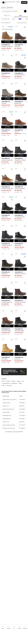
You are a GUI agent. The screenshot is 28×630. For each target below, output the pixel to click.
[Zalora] (14, 7)
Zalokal (8, 381)
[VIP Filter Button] (21, 19)
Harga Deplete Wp (6, 418)
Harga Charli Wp (6, 412)
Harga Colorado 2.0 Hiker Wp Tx (9, 399)
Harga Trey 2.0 (6, 405)
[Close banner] (1, 2)
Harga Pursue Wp (6, 402)
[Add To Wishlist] (12, 44)
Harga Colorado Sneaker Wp (9, 425)
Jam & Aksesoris (6, 383)
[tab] (7, 15)
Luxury (3, 381)
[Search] (25, 11)
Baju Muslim (14, 383)
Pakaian (13, 381)
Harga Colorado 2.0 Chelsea (9, 428)
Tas (23, 381)
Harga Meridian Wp (7, 415)
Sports (20, 383)
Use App (24, 2)
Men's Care (9, 385)
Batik (4, 385)
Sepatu (18, 381)
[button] (14, 2)
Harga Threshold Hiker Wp (8, 409)
